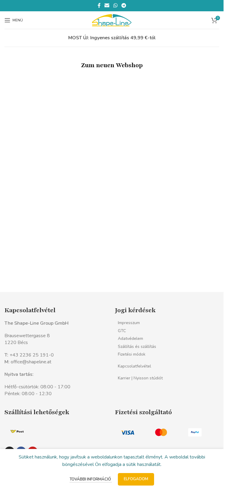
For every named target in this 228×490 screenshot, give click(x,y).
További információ (90, 479)
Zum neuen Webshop (112, 65)
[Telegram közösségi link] (123, 5)
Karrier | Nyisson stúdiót (140, 378)
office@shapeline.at (31, 362)
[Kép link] (17, 431)
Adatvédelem (130, 338)
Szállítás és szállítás (137, 346)
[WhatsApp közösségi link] (115, 5)
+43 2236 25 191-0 (32, 355)
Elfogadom (136, 479)
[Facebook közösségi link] (99, 5)
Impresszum (129, 323)
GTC (122, 331)
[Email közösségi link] (107, 5)
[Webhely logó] (111, 19)
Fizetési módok (131, 354)
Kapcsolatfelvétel (134, 366)
